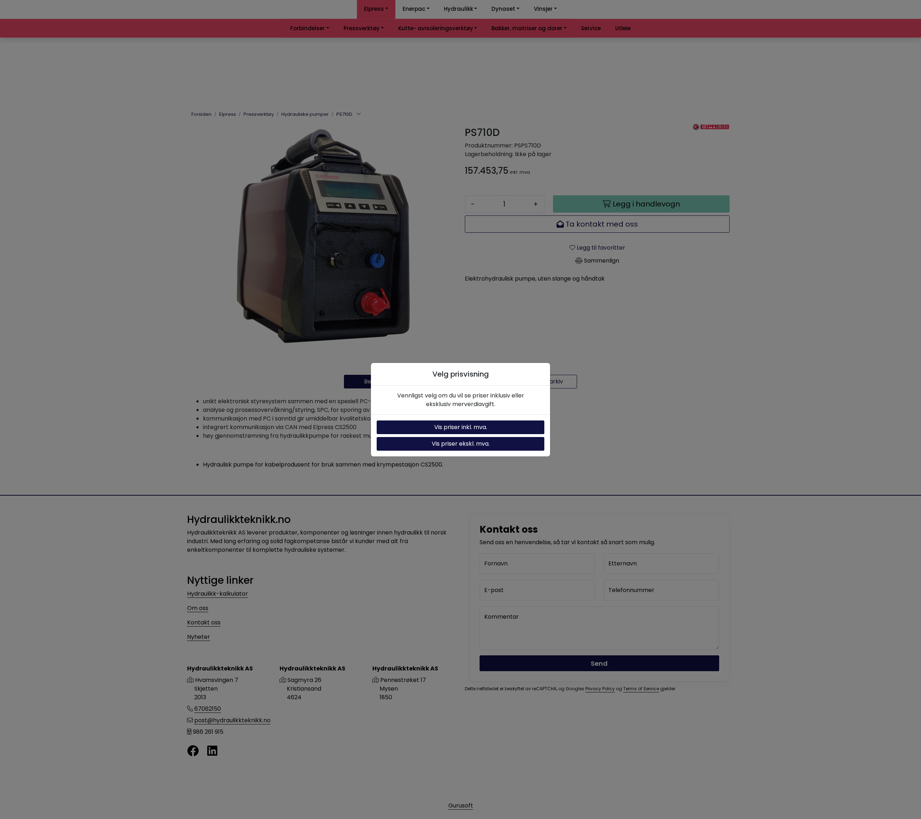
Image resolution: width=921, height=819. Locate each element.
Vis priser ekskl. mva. (461, 444)
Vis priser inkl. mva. (460, 427)
